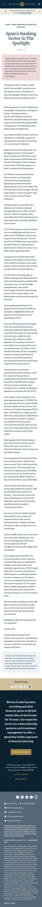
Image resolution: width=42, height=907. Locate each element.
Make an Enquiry (21, 752)
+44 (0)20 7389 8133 (21, 774)
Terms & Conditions (14, 821)
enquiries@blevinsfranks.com (15, 840)
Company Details (28, 803)
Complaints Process (14, 812)
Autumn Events (26, 13)
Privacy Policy (12, 803)
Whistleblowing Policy (15, 808)
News (8, 25)
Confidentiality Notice (15, 816)
